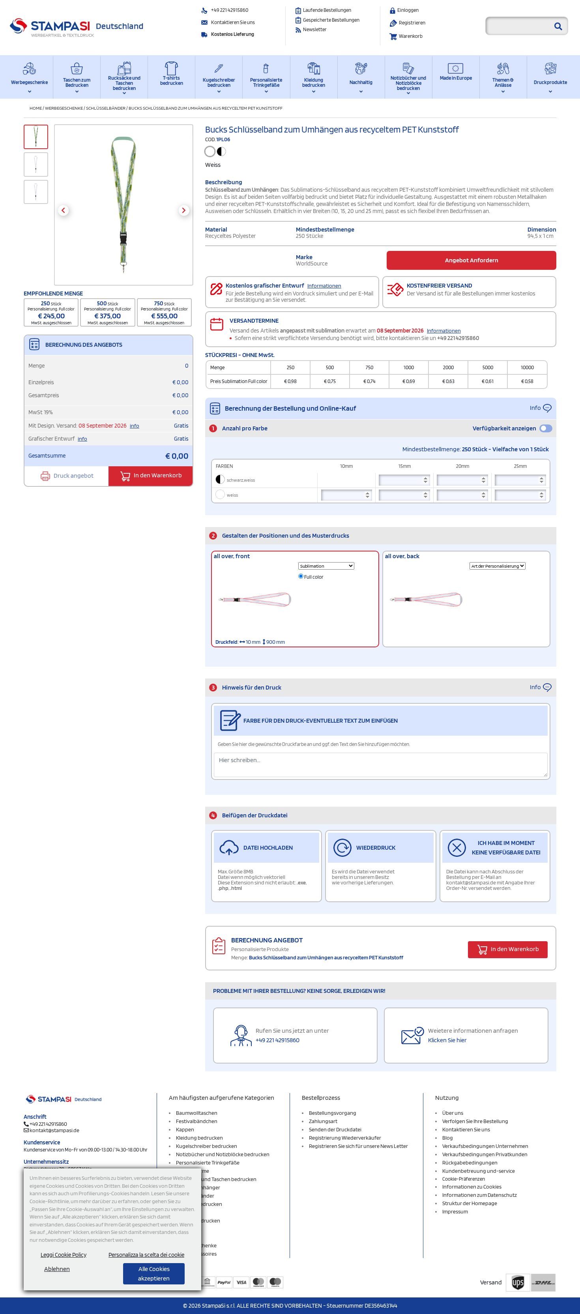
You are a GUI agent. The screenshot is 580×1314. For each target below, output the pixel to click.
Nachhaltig (361, 82)
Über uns (452, 1113)
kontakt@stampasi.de (54, 1130)
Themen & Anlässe (503, 82)
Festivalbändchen (196, 1121)
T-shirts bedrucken (171, 80)
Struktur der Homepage (469, 1203)
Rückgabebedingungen (470, 1162)
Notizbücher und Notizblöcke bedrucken (408, 83)
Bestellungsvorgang (332, 1113)
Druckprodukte (550, 82)
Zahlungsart (323, 1121)
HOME (36, 108)
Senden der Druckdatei (335, 1129)
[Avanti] (184, 210)
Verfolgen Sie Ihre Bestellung (475, 1121)
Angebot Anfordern (471, 260)
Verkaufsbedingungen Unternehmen (485, 1146)
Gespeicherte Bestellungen (331, 20)
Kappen (185, 1129)
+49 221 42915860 (229, 10)
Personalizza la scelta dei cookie (146, 1254)
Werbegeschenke (29, 82)
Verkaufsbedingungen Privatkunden (485, 1154)
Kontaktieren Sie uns (233, 22)
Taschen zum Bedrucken (76, 82)
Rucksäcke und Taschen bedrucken (124, 83)
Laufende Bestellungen (327, 10)
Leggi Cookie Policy (63, 1254)
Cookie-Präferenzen (463, 1179)
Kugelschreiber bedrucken (219, 82)
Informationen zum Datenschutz (479, 1195)
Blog (447, 1138)
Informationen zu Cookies (471, 1186)
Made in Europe (456, 78)
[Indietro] (63, 210)
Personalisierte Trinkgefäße (266, 82)
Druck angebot (73, 475)
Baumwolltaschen (196, 1113)
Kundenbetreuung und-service (478, 1171)
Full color (313, 577)
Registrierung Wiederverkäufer (345, 1138)
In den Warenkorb (157, 475)
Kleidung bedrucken (313, 82)
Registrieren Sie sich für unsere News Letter (358, 1146)
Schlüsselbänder (105, 108)
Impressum (455, 1211)
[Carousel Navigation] (123, 210)
